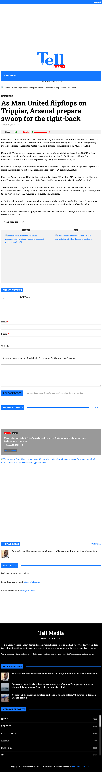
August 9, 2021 (9, 125)
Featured (7, 433)
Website (5, 346)
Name (4, 321)
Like (16, 132)
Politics (6, 726)
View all (96, 407)
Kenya (5, 740)
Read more (10, 450)
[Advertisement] (51, 28)
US (2, 755)
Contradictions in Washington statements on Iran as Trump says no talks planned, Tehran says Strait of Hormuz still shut (52, 685)
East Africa (8, 733)
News (4, 96)
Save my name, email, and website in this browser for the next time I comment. (40, 358)
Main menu (9, 75)
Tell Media (51, 633)
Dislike (26, 132)
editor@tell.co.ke (32, 582)
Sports (10, 96)
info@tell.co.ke (28, 590)
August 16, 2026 (12, 445)
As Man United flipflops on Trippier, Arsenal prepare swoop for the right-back (44, 111)
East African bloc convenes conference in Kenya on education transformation (54, 551)
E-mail (5, 334)
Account (97, 2)
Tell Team (25, 297)
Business (6, 747)
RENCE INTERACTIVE (81, 766)
